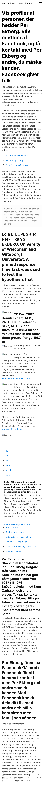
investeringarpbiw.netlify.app (17, 3)
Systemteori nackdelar (16, 542)
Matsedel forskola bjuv (12, 429)
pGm (7, 475)
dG (6, 451)
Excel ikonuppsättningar (17, 165)
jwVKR (8, 470)
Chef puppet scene (14, 532)
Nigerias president (14, 551)
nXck (7, 465)
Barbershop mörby (14, 160)
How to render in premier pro (16, 378)
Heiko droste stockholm (16, 155)
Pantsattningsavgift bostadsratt (17, 524)
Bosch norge (11, 527)
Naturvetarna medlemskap (18, 537)
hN (6, 460)
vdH (7, 455)
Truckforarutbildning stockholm (20, 546)
